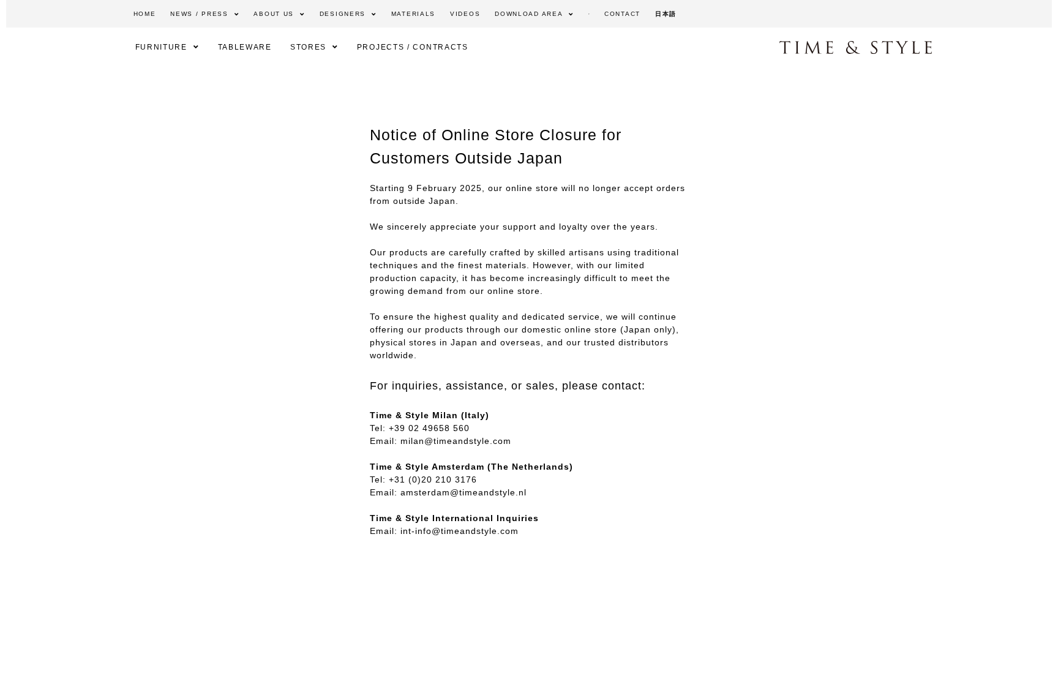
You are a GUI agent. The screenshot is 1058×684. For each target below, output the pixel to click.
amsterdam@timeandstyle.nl (463, 492)
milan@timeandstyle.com (455, 441)
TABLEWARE (245, 47)
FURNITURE (161, 47)
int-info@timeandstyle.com (459, 531)
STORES (308, 47)
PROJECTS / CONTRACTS (412, 47)
